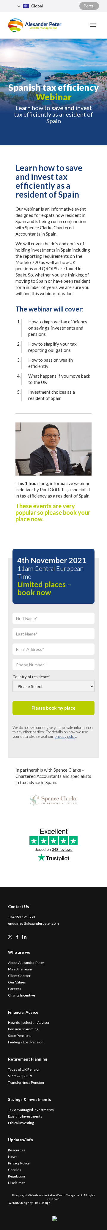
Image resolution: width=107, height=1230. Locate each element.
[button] (43, 6)
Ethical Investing (21, 1123)
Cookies (14, 1170)
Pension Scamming (23, 1029)
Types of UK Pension (24, 1069)
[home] (35, 25)
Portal (89, 6)
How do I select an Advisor (29, 1023)
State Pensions (20, 1036)
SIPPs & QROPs (20, 1076)
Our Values (17, 982)
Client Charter (19, 976)
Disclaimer (16, 1183)
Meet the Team (20, 969)
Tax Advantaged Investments (31, 1110)
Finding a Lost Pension (25, 1042)
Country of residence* (31, 676)
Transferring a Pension (26, 1082)
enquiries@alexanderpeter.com (33, 923)
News (12, 1157)
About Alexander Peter (26, 963)
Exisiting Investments (25, 1116)
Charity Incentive (21, 995)
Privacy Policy (19, 1163)
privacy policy (65, 736)
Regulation (16, 1176)
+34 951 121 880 (21, 917)
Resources (16, 1150)
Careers (14, 989)
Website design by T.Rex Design (29, 1202)
